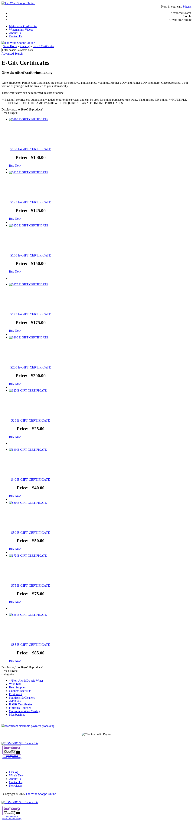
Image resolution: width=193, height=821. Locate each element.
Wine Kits (15, 684)
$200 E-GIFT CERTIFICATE (30, 367)
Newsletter (15, 785)
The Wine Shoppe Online (41, 794)
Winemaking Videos (21, 29)
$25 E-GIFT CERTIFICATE (30, 420)
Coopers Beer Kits (20, 690)
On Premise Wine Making (24, 711)
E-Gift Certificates (43, 46)
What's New (16, 775)
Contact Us (15, 36)
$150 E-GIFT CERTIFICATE (30, 255)
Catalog (25, 46)
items (187, 6)
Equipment (15, 694)
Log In (187, 16)
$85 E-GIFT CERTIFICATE (30, 644)
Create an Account (180, 19)
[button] (15, 165)
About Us (15, 33)
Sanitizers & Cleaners (22, 697)
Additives (15, 701)
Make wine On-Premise (23, 26)
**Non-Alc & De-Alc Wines (26, 680)
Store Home (10, 46)
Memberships (17, 714)
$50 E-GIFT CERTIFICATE (30, 532)
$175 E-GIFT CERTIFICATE (30, 314)
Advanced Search (180, 13)
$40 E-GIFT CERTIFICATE (30, 479)
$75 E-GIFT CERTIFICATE (30, 585)
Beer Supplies (17, 687)
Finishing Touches (20, 707)
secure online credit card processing (11, 757)
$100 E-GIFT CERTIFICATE (30, 149)
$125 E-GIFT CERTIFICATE (30, 202)
